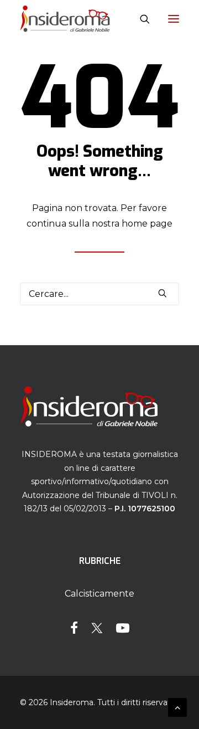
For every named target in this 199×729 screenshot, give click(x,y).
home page (147, 223)
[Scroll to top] (177, 706)
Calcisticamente (99, 593)
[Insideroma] (65, 19)
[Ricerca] (140, 19)
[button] (173, 19)
